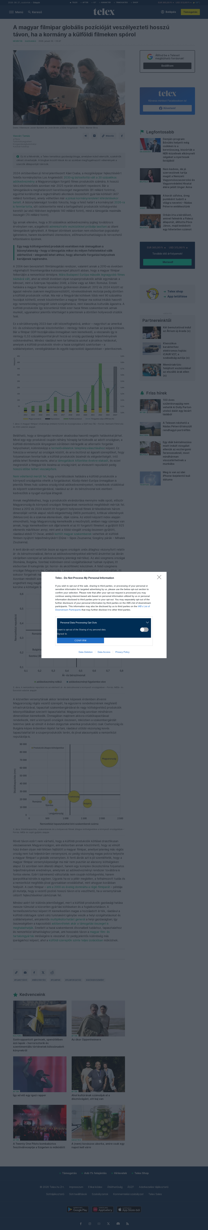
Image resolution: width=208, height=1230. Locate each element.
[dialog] (104, 615)
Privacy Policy (122, 652)
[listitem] (103, 622)
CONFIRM (81, 640)
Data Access (104, 652)
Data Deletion (86, 652)
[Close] (160, 578)
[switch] (144, 629)
